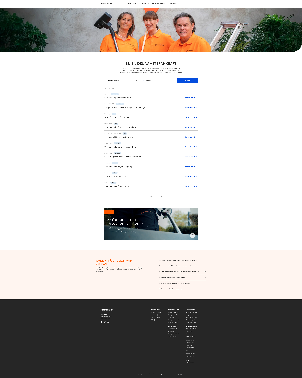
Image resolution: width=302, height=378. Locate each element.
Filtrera (188, 80)
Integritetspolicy (140, 374)
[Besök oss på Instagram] (105, 322)
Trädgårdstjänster (156, 312)
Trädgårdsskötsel (173, 315)
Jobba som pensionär (192, 312)
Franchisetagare (190, 336)
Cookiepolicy (161, 374)
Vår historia (189, 331)
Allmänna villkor (151, 374)
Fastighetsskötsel (173, 320)
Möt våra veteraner (191, 317)
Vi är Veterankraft (191, 328)
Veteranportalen (191, 322)
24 (161, 196)
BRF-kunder (172, 326)
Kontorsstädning (173, 322)
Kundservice (190, 340)
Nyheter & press (190, 362)
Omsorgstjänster (156, 317)
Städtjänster (154, 320)
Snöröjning (171, 317)
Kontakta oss (190, 342)
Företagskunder (173, 310)
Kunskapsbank (190, 356)
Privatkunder (155, 310)
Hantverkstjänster (156, 315)
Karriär (188, 333)
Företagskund (190, 347)
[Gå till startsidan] (107, 4)
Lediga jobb (189, 315)
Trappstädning (172, 336)
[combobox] (121, 80)
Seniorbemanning (173, 312)
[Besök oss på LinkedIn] (108, 322)
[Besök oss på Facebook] (102, 322)
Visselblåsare (170, 374)
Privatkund (189, 345)
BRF (187, 350)
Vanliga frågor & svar (192, 320)
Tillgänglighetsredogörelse (184, 374)
